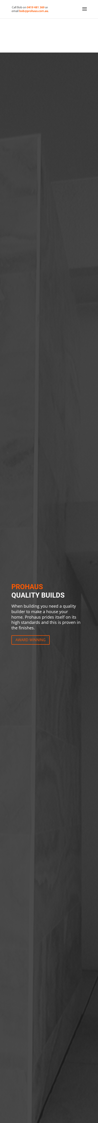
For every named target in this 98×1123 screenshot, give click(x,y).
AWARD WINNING (30, 639)
